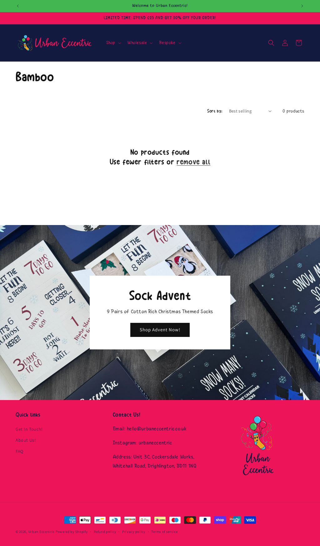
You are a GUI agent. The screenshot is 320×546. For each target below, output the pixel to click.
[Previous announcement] (18, 6)
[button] (113, 42)
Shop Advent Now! (160, 330)
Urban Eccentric (41, 531)
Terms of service (164, 531)
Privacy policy (133, 531)
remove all (193, 162)
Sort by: (214, 111)
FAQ (19, 451)
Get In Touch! (29, 429)
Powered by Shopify (72, 531)
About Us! (26, 440)
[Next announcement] (302, 6)
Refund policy (105, 531)
